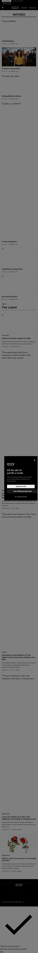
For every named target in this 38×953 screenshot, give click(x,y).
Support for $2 (21, 486)
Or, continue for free (21, 496)
